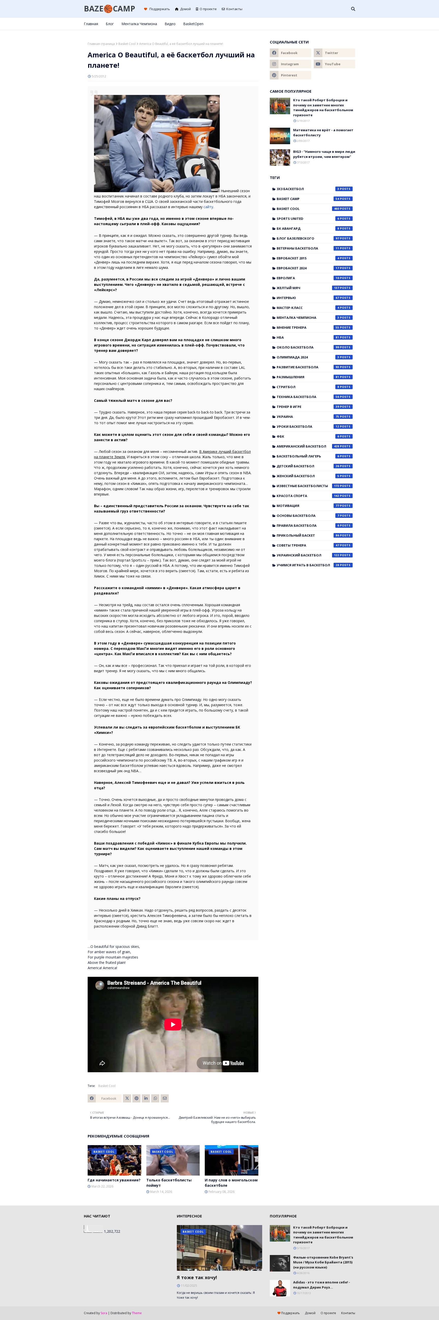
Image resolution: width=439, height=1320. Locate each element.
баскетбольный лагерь (308, 456)
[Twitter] (127, 1098)
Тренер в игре (308, 406)
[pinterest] (345, 24)
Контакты (234, 9)
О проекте (208, 9)
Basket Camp (308, 198)
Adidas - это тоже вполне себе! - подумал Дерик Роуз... (321, 1285)
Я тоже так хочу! (197, 1277)
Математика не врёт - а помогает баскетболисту (323, 132)
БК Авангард (308, 228)
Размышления (308, 377)
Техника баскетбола (308, 396)
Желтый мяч (308, 288)
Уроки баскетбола (308, 426)
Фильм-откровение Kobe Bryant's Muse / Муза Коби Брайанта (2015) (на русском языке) (323, 1262)
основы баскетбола (308, 515)
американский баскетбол (308, 446)
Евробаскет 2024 (308, 268)
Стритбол (308, 387)
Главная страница (101, 44)
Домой (185, 9)
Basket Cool (127, 44)
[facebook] (320, 24)
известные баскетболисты (308, 486)
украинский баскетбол (308, 555)
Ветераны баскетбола (308, 248)
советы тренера (308, 545)
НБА (308, 337)
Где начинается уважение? (114, 1180)
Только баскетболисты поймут (169, 1183)
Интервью (308, 297)
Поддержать (159, 9)
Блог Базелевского (308, 238)
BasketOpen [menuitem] (193, 23)
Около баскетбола (308, 347)
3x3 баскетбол (308, 189)
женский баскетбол (308, 476)
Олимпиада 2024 (308, 357)
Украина (308, 416)
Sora (104, 1313)
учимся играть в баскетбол (308, 565)
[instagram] (337, 24)
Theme (137, 1313)
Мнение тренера (308, 327)
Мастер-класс (308, 307)
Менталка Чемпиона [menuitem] (139, 23)
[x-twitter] (328, 24)
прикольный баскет (308, 535)
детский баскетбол (308, 466)
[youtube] (334, 64)
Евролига (308, 278)
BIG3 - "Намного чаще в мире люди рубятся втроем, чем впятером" (324, 154)
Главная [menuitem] (91, 23)
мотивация (308, 505)
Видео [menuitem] (170, 23)
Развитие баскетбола (308, 367)
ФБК (308, 436)
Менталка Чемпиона (308, 317)
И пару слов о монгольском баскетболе (231, 1183)
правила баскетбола (308, 525)
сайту (208, 206)
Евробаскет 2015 (308, 258)
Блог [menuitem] (110, 23)
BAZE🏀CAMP (109, 8)
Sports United (308, 218)
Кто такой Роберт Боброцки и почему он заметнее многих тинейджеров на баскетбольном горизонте (323, 107)
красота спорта (308, 495)
